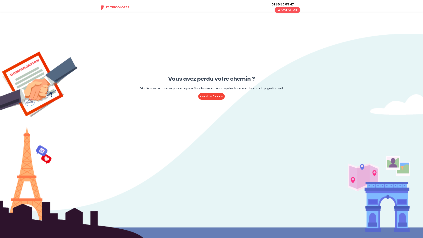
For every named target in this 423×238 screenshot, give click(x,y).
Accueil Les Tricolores (211, 96)
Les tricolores (117, 7)
